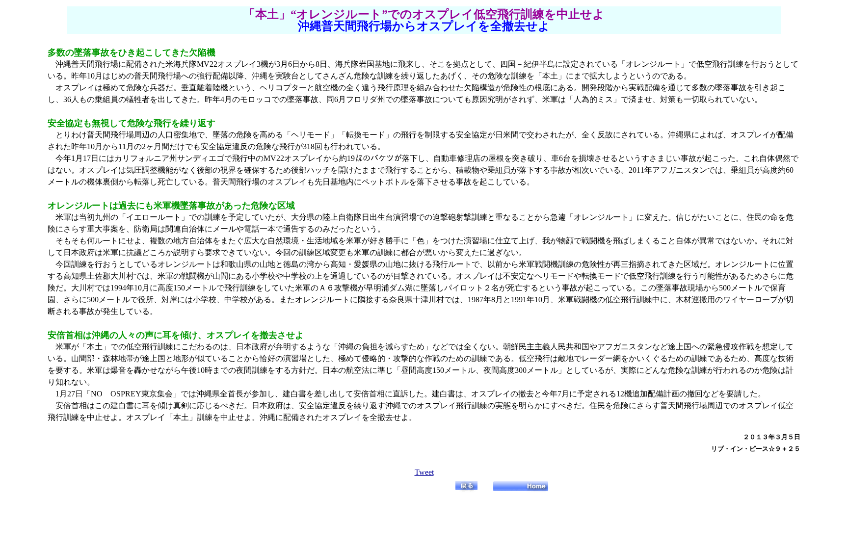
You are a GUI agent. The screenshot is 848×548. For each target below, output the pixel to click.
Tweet (424, 472)
